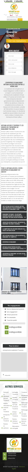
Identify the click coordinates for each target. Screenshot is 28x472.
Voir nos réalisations (17, 41)
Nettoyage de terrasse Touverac (23, 413)
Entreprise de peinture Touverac (5, 418)
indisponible (8, 1)
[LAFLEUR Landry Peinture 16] (14, 8)
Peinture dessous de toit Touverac (23, 422)
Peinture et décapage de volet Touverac (5, 396)
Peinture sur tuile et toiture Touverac (14, 406)
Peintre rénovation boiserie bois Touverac (5, 407)
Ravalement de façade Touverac (23, 397)
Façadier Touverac (14, 398)
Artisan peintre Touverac (14, 414)
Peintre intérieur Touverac (14, 421)
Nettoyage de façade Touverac (23, 405)
